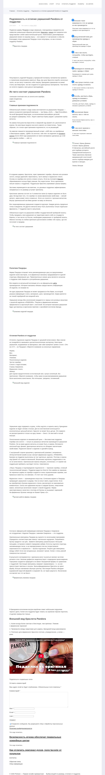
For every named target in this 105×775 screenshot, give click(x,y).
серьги (51, 32)
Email (11, 712)
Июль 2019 (33, 25)
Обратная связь (15, 761)
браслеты (44, 32)
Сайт (11, 716)
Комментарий (14, 691)
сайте (55, 283)
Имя (11, 708)
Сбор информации (16, 764)
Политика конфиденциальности (20, 728)
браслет (60, 179)
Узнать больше (77, 165)
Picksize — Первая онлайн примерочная (21, 4)
